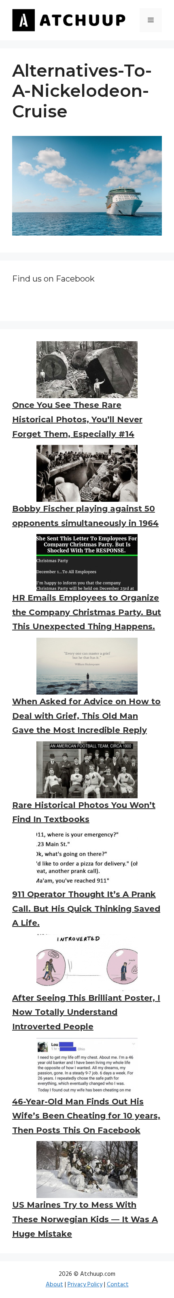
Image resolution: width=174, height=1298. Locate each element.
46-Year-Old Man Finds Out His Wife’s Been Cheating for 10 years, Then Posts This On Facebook (86, 1116)
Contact (118, 1285)
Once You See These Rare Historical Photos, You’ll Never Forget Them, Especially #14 (77, 419)
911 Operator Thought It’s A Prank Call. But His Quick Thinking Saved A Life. (86, 908)
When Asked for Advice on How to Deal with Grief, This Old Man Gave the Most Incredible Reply (86, 716)
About (54, 1285)
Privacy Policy (85, 1285)
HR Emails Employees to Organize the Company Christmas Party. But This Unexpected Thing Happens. (86, 612)
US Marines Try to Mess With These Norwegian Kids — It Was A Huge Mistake (85, 1219)
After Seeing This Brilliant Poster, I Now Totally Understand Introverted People (86, 1012)
